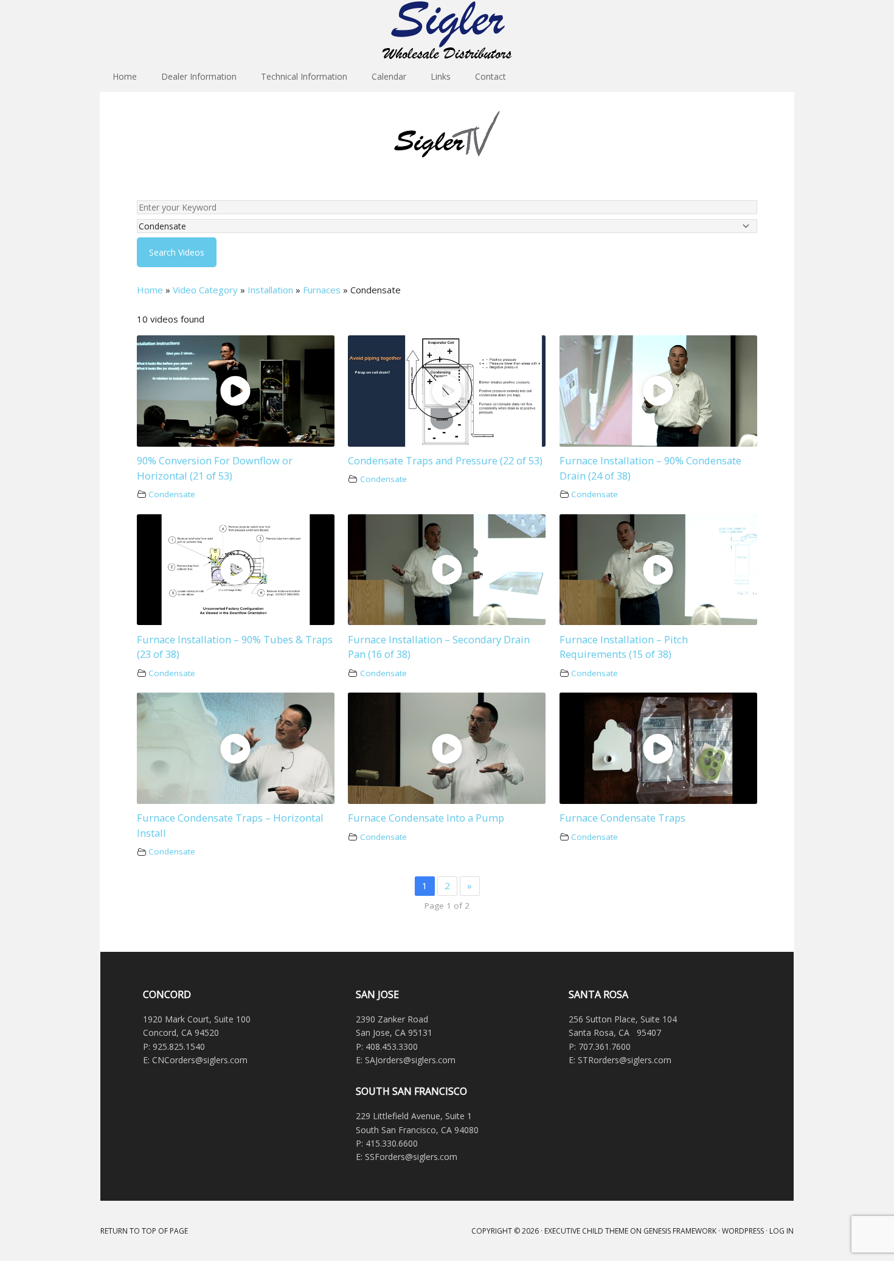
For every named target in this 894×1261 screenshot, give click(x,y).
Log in (781, 1231)
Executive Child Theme (586, 1231)
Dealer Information (199, 76)
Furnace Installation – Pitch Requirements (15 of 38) (624, 647)
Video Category (205, 290)
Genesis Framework (679, 1231)
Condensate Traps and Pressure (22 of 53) (445, 460)
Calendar (389, 76)
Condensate (171, 494)
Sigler (447, 30)
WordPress (743, 1231)
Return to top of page (144, 1231)
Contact (490, 76)
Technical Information (304, 76)
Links (441, 76)
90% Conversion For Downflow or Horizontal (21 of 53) (215, 468)
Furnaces (322, 290)
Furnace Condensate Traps (622, 818)
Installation (270, 290)
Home (125, 76)
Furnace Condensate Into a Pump (426, 818)
